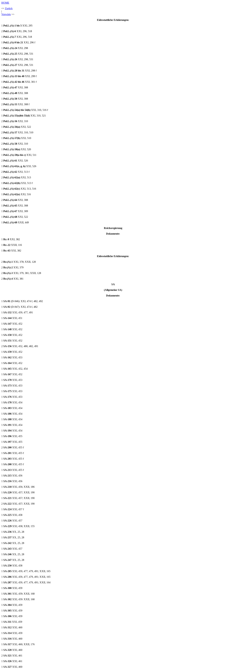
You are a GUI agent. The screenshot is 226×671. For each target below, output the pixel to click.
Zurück (9, 8)
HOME (5, 2)
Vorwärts (6, 14)
